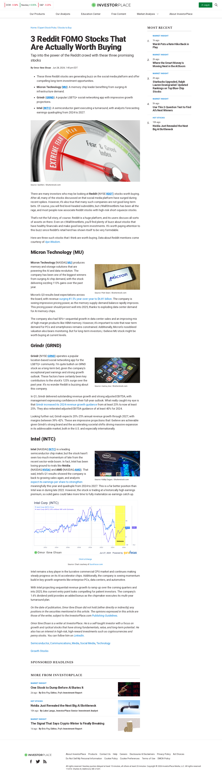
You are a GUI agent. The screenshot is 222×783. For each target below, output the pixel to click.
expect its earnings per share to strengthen (56, 481)
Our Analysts (63, 13)
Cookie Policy (111, 758)
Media (75, 643)
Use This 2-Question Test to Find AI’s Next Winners (172, 109)
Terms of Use (148, 758)
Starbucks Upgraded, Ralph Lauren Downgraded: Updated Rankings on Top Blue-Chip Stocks (170, 86)
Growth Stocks (39, 651)
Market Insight (39, 683)
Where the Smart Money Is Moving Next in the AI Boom (169, 64)
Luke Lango (49, 711)
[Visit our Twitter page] (38, 761)
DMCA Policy (164, 758)
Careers (123, 754)
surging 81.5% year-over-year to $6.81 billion (85, 298)
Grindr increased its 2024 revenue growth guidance (66, 404)
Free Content (118, 13)
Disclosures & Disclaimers (142, 754)
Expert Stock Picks (47, 27)
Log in (207, 5)
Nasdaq (25, 5)
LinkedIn (79, 635)
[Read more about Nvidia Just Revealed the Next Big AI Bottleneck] (129, 707)
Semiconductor (40, 643)
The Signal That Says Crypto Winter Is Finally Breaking (67, 723)
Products (92, 754)
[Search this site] (216, 5)
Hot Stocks (37, 701)
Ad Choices (178, 754)
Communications (60, 643)
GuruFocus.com (96, 564)
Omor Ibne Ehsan (42, 68)
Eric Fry (45, 693)
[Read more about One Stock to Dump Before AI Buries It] (129, 689)
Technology (103, 643)
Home (34, 27)
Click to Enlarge (85, 559)
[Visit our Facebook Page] (31, 761)
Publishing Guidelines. (105, 615)
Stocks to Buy (65, 27)
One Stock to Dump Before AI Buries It (57, 687)
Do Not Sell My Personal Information (84, 758)
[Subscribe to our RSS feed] (45, 761)
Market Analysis (146, 13)
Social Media (87, 643)
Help (115, 754)
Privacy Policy (164, 754)
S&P (42, 5)
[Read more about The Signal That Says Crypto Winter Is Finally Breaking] (129, 725)
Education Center (91, 13)
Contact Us (105, 754)
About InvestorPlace (180, 13)
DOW (8, 5)
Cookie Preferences (130, 758)
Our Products (37, 13)
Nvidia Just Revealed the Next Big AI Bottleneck (63, 705)
